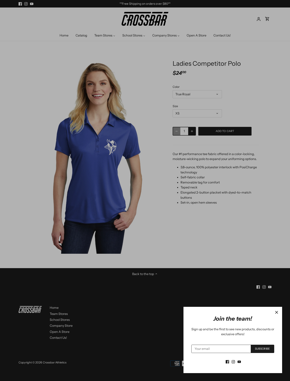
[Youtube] (239, 361)
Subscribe (262, 348)
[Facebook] (227, 361)
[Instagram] (233, 361)
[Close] (276, 312)
